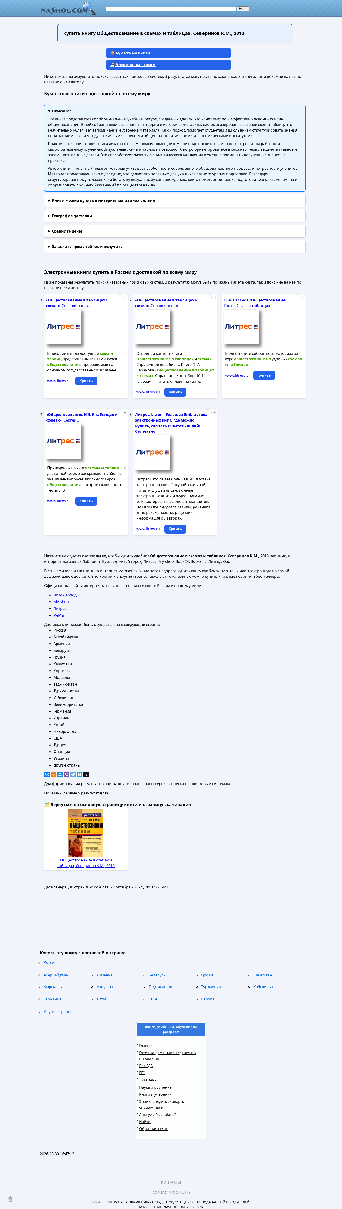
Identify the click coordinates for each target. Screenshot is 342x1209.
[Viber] (66, 774)
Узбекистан (264, 986)
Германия (52, 999)
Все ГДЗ (146, 1065)
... (125, 297)
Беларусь (157, 975)
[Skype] (79, 774)
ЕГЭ (142, 1072)
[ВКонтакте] (47, 774)
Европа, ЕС (211, 999)
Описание (62, 111)
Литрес (60, 608)
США (153, 999)
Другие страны (57, 1011)
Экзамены (148, 1080)
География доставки (72, 215)
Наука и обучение (155, 1087)
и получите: (88, 246)
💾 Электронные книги (133, 64)
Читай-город (65, 595)
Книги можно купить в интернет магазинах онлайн (103, 200)
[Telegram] (73, 774)
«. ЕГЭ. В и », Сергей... (81, 417)
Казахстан (263, 975)
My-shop (61, 601)
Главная (146, 1045)
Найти (145, 1121)
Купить (86, 381)
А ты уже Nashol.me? (157, 1114)
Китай (101, 999)
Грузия (207, 975)
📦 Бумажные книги (130, 53)
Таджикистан (160, 986)
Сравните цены (67, 231)
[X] (86, 774)
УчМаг (59, 615)
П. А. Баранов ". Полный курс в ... (255, 302)
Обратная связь (153, 1128)
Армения (104, 975)
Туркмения (211, 986)
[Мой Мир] (60, 774)
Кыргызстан (55, 986)
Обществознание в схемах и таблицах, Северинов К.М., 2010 (86, 863)
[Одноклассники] (53, 774)
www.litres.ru (59, 380)
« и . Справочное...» (77, 302)
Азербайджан (56, 975)
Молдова (104, 986)
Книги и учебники (155, 1094)
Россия (50, 962)
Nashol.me (102, 1202)
